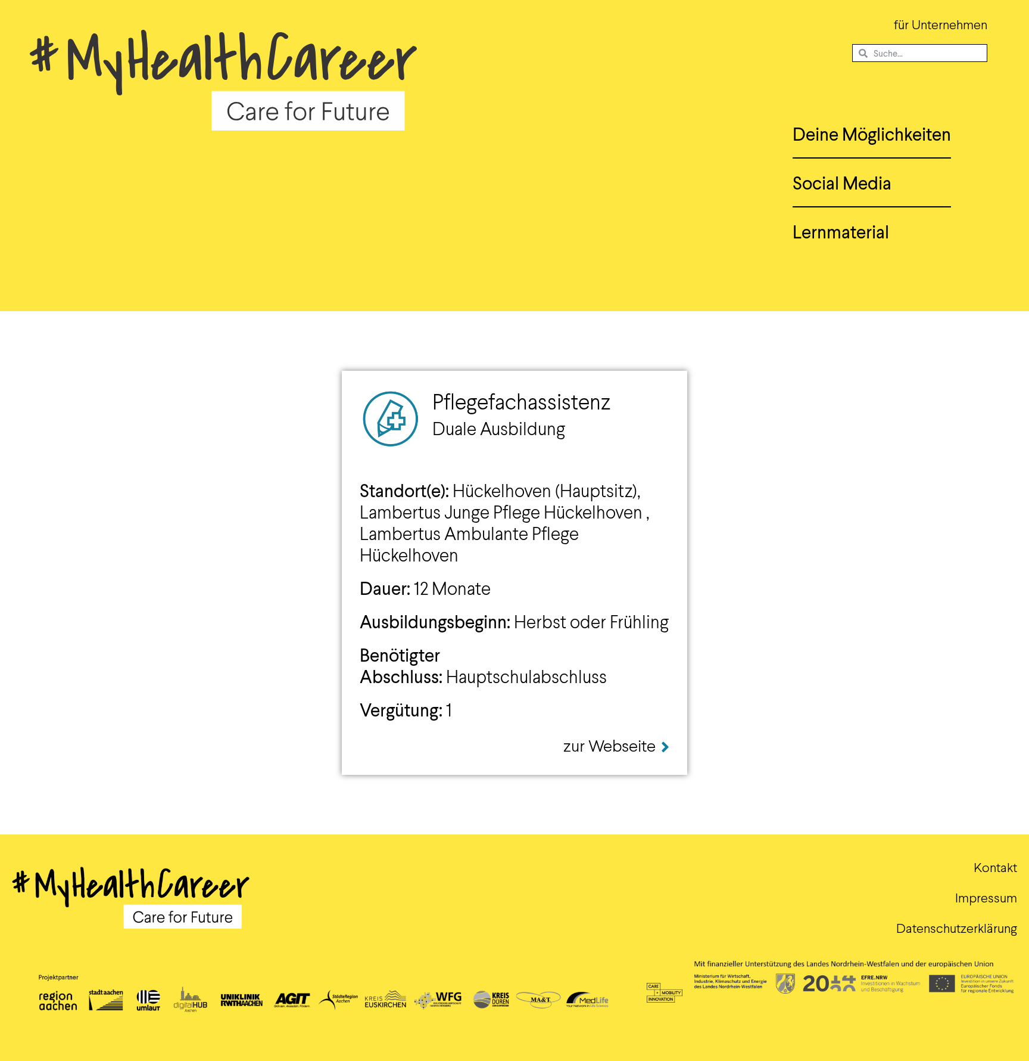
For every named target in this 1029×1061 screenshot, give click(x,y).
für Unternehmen (940, 24)
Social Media (842, 182)
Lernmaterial (841, 231)
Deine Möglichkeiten (872, 133)
